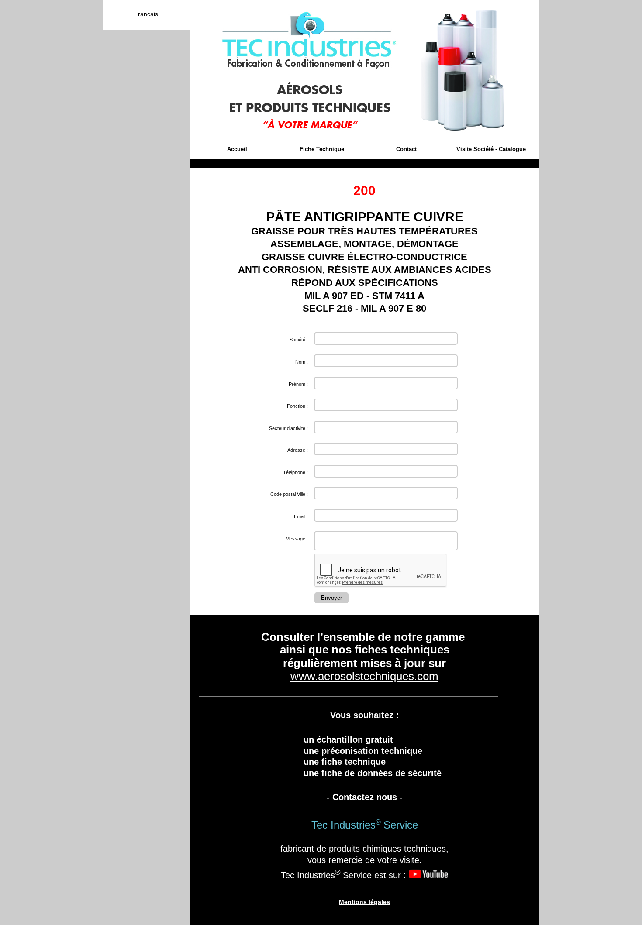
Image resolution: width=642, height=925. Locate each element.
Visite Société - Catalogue (491, 149)
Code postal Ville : (289, 494)
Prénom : (298, 384)
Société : (299, 339)
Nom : (301, 361)
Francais (146, 13)
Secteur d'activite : (288, 428)
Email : (301, 516)
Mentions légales (364, 901)
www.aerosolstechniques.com (364, 676)
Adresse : (297, 450)
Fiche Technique (322, 149)
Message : (297, 538)
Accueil (237, 149)
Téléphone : (295, 472)
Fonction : (297, 406)
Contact (406, 149)
